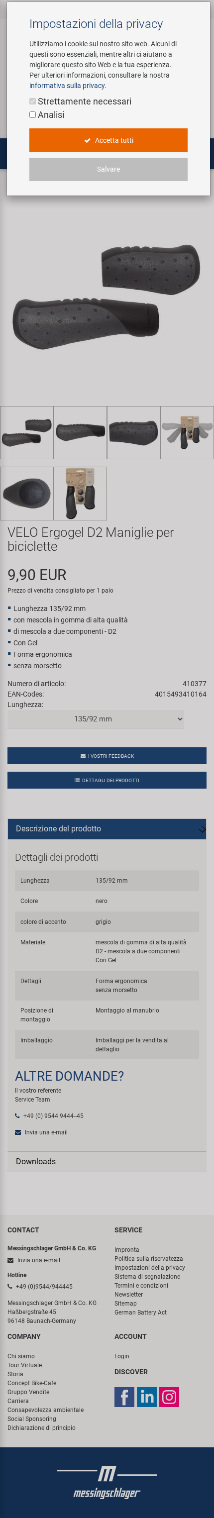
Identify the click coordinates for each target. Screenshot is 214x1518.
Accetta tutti (113, 140)
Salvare (108, 169)
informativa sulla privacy (67, 86)
